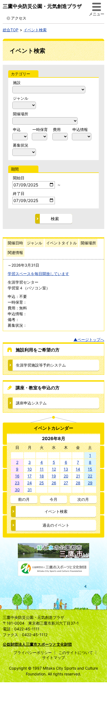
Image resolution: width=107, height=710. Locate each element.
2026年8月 (53, 438)
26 (54, 482)
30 (17, 489)
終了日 (18, 193)
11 (42, 469)
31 (29, 489)
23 (17, 482)
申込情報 (80, 129)
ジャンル (20, 98)
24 (29, 482)
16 (17, 476)
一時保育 (40, 129)
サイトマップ (53, 657)
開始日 (18, 177)
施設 (17, 82)
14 (78, 469)
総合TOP (10, 29)
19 (54, 476)
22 (90, 476)
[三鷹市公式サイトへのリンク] (53, 555)
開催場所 (20, 113)
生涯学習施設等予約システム (41, 365)
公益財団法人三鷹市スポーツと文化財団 (37, 644)
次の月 (83, 499)
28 (78, 482)
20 (66, 476)
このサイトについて (75, 652)
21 (78, 476)
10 (29, 469)
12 (54, 469)
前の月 (24, 499)
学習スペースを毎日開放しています (38, 273)
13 (66, 469)
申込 (17, 129)
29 (90, 482)
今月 (53, 499)
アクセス (18, 18)
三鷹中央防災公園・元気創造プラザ (42, 6)
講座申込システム (31, 403)
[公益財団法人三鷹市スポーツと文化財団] (53, 573)
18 (42, 476)
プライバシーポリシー (32, 652)
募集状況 (20, 145)
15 (90, 469)
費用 (57, 129)
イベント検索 (35, 29)
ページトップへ (90, 339)
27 (66, 482)
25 (41, 482)
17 (29, 476)
